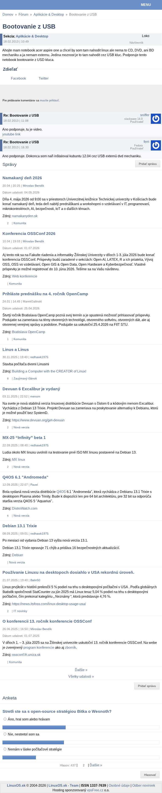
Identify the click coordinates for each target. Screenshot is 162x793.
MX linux (18, 459)
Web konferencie (24, 276)
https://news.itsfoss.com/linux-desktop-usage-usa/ (49, 604)
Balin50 (35, 580)
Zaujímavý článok (25, 378)
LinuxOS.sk (17, 5)
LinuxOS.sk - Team (63, 785)
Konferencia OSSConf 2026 (29, 233)
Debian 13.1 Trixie (20, 526)
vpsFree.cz (95, 790)
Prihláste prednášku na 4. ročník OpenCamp (45, 294)
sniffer (144, 115)
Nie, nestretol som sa (23, 734)
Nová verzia (21, 427)
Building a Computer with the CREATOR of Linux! (49, 371)
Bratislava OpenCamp (28, 332)
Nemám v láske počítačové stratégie (34, 749)
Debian (17, 555)
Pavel (34, 484)
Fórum (23, 14)
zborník (70, 647)
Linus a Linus (16, 349)
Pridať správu (148, 163)
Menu (146, 5)
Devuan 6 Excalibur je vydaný (31, 389)
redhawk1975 (39, 357)
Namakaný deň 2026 (22, 178)
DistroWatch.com (24, 508)
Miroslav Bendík (33, 185)
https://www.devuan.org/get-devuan (38, 420)
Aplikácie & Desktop (49, 14)
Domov (8, 14)
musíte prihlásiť (49, 100)
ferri (146, 141)
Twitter (44, 78)
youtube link (11, 134)
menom (35, 396)
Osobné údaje (119, 785)
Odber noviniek (143, 785)
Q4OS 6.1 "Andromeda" (25, 477)
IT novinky (20, 611)
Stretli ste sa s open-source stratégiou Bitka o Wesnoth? (57, 711)
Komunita (20, 223)
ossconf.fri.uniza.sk (26, 654)
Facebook (18, 78)
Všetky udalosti (79, 676)
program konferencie (38, 647)
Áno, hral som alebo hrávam (28, 719)
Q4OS (61, 492)
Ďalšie (80, 670)
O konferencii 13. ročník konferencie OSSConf (47, 621)
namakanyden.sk (25, 216)
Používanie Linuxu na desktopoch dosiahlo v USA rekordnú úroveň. (68, 572)
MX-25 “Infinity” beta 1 (24, 437)
